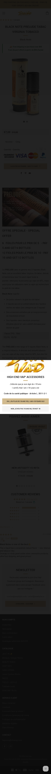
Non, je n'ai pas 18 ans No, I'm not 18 (25, 409)
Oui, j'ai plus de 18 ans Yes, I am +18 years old (25, 401)
